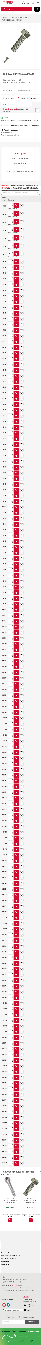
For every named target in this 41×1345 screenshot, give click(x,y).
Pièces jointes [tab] (21, 163)
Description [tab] (20, 153)
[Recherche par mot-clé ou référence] (37, 9)
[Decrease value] (12, 206)
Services (4, 1253)
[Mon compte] (23, 2)
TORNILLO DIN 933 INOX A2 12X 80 (31, 1201)
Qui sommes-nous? (7, 1258)
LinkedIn (8, 1305)
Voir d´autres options (25, 91)
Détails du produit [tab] (20, 158)
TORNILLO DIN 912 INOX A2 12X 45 (10, 1201)
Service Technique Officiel (9, 1256)
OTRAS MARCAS (13, 82)
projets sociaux (24, 1341)
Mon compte (5, 1261)
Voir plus (20, 1285)
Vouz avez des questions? (28, 98)
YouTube (4, 1305)
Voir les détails (9, 91)
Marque (5, 82)
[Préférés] (28, 2)
